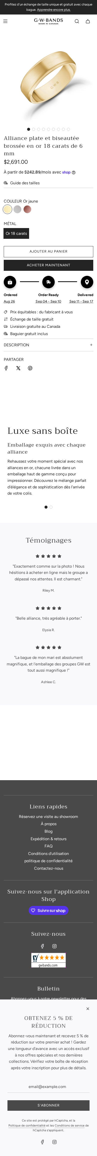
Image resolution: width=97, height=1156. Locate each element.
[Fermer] (87, 1008)
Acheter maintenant (48, 265)
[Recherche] (76, 21)
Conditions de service (70, 1125)
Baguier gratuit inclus (29, 333)
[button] (28, 129)
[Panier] (87, 21)
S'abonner (49, 1105)
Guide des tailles (25, 183)
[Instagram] (54, 946)
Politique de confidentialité (27, 1125)
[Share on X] (18, 369)
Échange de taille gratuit (31, 319)
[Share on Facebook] (6, 369)
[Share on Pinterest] (30, 369)
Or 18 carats (16, 233)
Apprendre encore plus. (54, 10)
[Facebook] (42, 946)
